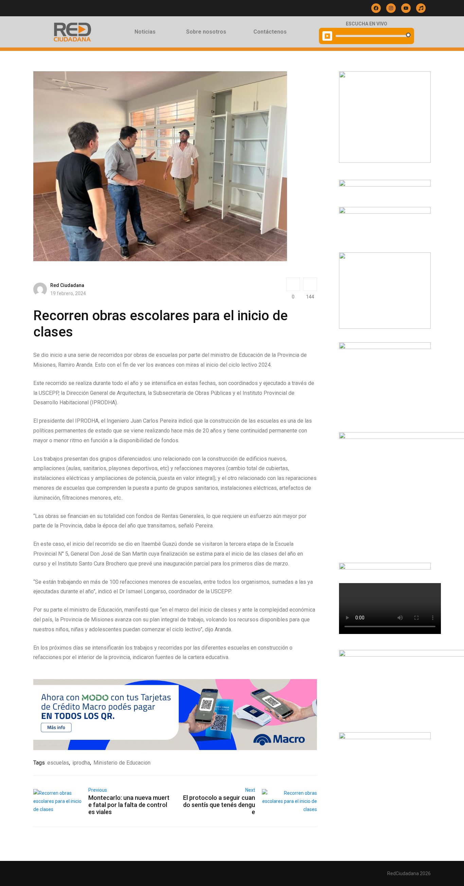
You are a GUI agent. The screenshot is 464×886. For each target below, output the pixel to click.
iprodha (81, 762)
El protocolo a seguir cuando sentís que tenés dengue (219, 804)
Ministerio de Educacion (121, 762)
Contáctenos (270, 31)
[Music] (421, 8)
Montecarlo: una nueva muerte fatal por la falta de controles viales (128, 804)
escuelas (58, 762)
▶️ (327, 36)
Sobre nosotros (206, 31)
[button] (147, 32)
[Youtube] (406, 8)
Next (250, 790)
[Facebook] (376, 8)
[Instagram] (391, 8)
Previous (97, 790)
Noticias (145, 31)
